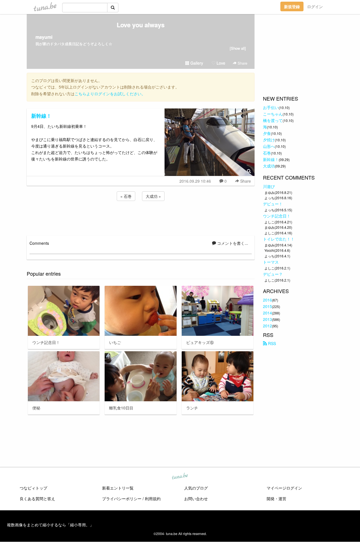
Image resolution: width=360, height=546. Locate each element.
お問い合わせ (196, 498)
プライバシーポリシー (121, 498)
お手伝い (271, 107)
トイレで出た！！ (278, 239)
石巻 (267, 153)
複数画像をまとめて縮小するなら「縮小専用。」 (50, 524)
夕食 (267, 133)
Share (242, 63)
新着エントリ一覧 (118, 488)
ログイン (315, 6)
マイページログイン (284, 488)
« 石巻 (126, 196)
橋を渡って (273, 120)
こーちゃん (273, 114)
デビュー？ (273, 274)
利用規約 (153, 498)
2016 (267, 300)
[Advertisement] (141, 217)
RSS (271, 343)
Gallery (196, 63)
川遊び (269, 186)
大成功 (269, 166)
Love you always (141, 24)
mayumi (43, 37)
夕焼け (269, 139)
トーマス (271, 262)
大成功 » (153, 196)
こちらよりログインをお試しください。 (110, 93)
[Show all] (238, 48)
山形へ (269, 146)
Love (220, 63)
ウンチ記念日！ (277, 216)
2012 (267, 325)
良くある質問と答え (37, 498)
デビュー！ (273, 204)
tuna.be (179, 477)
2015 (267, 306)
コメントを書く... (232, 243)
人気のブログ (196, 488)
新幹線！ (41, 115)
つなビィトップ (33, 488)
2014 (267, 313)
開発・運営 (276, 498)
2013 (267, 319)
